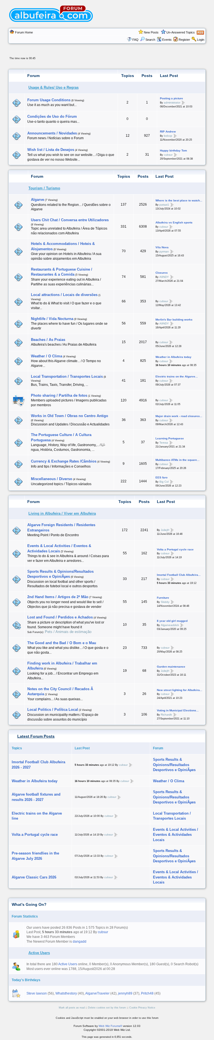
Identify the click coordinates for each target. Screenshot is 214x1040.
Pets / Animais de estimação (68, 632)
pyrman (164, 251)
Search (150, 39)
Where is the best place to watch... (178, 200)
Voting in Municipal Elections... (178, 710)
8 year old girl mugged (172, 620)
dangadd (79, 941)
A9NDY (164, 276)
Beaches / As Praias (48, 340)
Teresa (163, 442)
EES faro (161, 477)
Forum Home (24, 32)
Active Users (39, 953)
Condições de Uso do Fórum (52, 116)
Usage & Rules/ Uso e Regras (53, 87)
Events (167, 39)
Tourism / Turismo (44, 188)
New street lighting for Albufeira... (179, 690)
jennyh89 (125, 993)
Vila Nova (162, 247)
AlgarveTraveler (97, 993)
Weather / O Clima (46, 356)
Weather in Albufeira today (173, 356)
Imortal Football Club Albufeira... (179, 574)
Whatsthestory (66, 993)
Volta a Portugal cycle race (175, 549)
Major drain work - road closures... (178, 416)
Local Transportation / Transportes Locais (67, 376)
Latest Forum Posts (36, 736)
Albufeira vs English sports (174, 222)
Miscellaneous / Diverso (51, 479)
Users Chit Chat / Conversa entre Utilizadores (70, 220)
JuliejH (165, 529)
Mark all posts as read (72, 1007)
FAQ (135, 39)
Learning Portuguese (169, 438)
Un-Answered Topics (180, 32)
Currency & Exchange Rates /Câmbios (63, 461)
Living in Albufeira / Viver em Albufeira (62, 513)
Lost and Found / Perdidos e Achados (60, 617)
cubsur (168, 154)
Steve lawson (36, 993)
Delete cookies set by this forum (107, 1007)
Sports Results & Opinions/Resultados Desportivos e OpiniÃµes (174, 764)
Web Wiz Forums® (110, 1025)
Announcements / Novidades (52, 133)
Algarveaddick (170, 624)
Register (184, 39)
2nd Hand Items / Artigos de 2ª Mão (57, 597)
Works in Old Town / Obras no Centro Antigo (69, 416)
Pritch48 (147, 993)
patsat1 (164, 204)
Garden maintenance (171, 666)
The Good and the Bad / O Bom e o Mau (61, 643)
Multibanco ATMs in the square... (177, 459)
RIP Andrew (168, 131)
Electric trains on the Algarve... (176, 376)
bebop (168, 135)
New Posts (151, 32)
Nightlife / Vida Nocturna (52, 319)
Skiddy (165, 601)
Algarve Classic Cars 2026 (34, 877)
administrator (172, 102)
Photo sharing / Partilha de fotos (59, 395)
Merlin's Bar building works (174, 319)
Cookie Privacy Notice (142, 1007)
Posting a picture (171, 98)
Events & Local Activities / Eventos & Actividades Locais (175, 834)
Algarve (37, 200)
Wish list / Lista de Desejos (50, 150)
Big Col (164, 481)
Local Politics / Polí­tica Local (52, 709)
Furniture (163, 597)
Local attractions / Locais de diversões (64, 295)
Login (200, 39)
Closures (161, 272)
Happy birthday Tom (173, 150)
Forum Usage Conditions (48, 100)
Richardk (166, 714)
